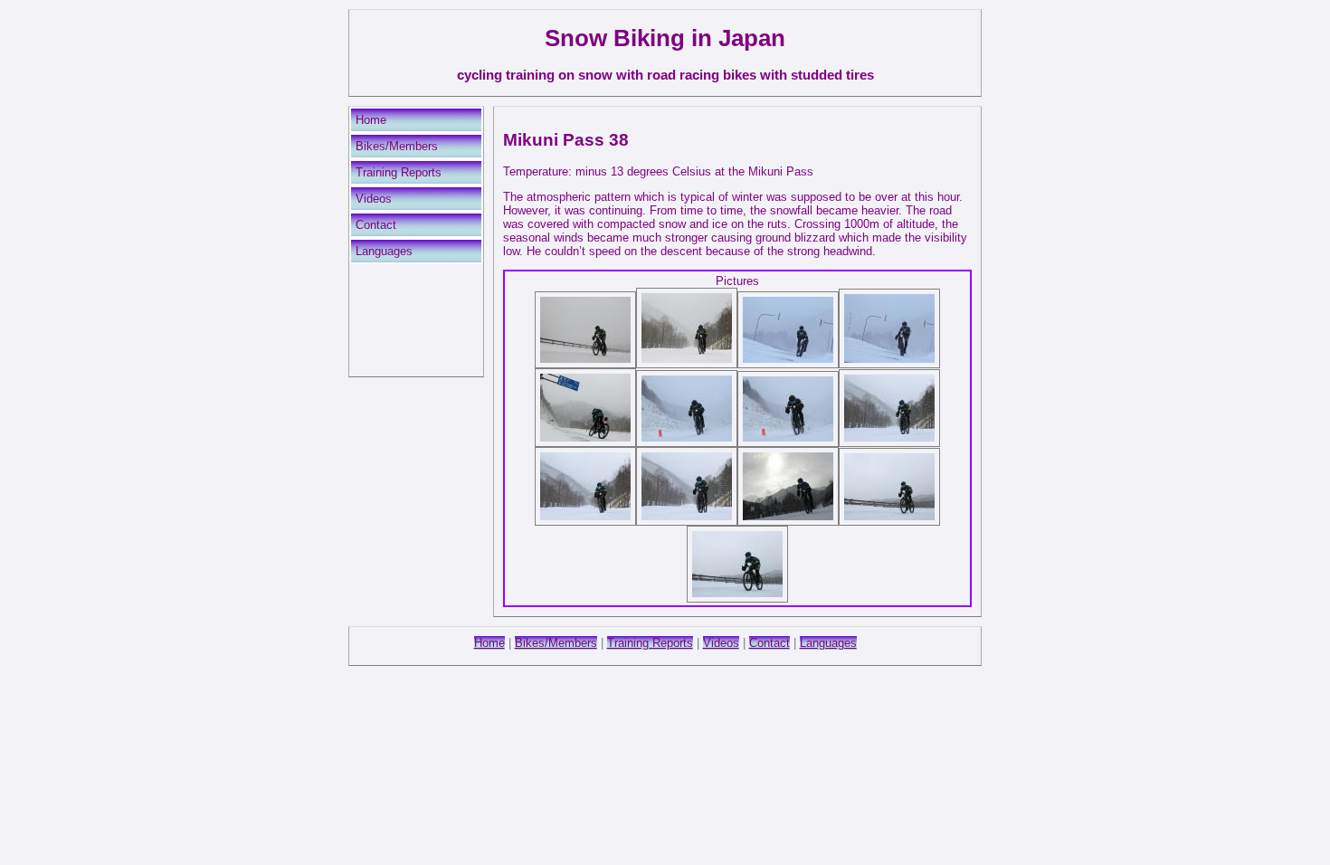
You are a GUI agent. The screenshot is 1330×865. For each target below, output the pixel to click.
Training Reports (399, 172)
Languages (384, 251)
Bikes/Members (397, 146)
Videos (374, 198)
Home (371, 120)
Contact (376, 225)
